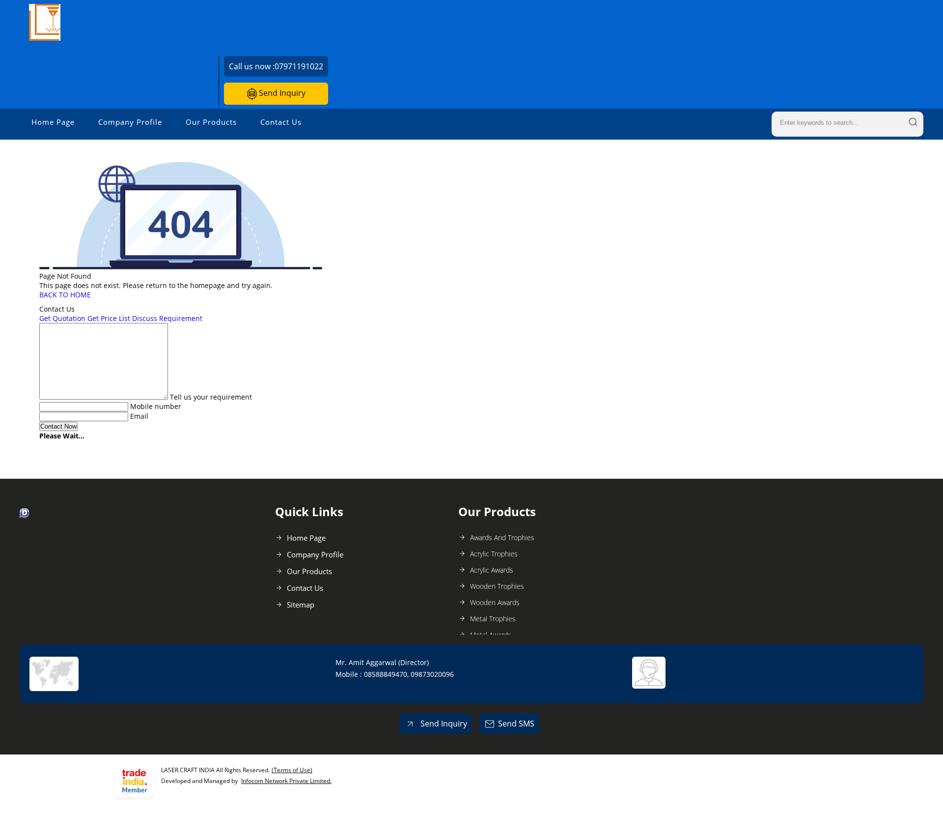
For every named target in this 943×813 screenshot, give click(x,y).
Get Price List (108, 318)
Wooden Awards (495, 602)
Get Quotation (62, 318)
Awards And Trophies (502, 537)
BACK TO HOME (65, 294)
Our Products (211, 122)
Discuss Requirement (167, 318)
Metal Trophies (493, 618)
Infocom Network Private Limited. (286, 781)
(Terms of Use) (292, 770)
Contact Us (281, 122)
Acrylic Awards (491, 570)
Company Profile (130, 122)
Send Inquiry (281, 92)
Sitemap (300, 605)
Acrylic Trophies (494, 553)
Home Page (53, 122)
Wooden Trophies (497, 586)
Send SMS (516, 723)
